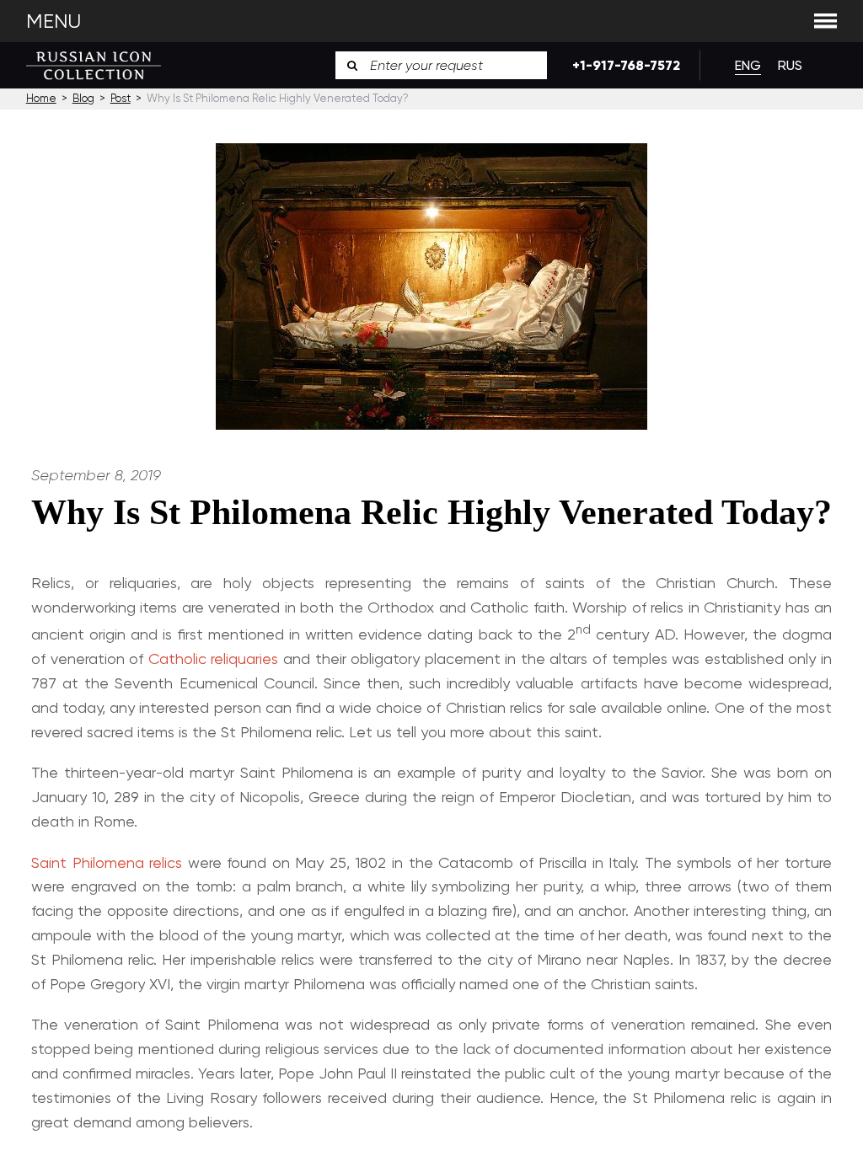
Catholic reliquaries (213, 658)
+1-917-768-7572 (623, 65)
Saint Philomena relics (106, 862)
